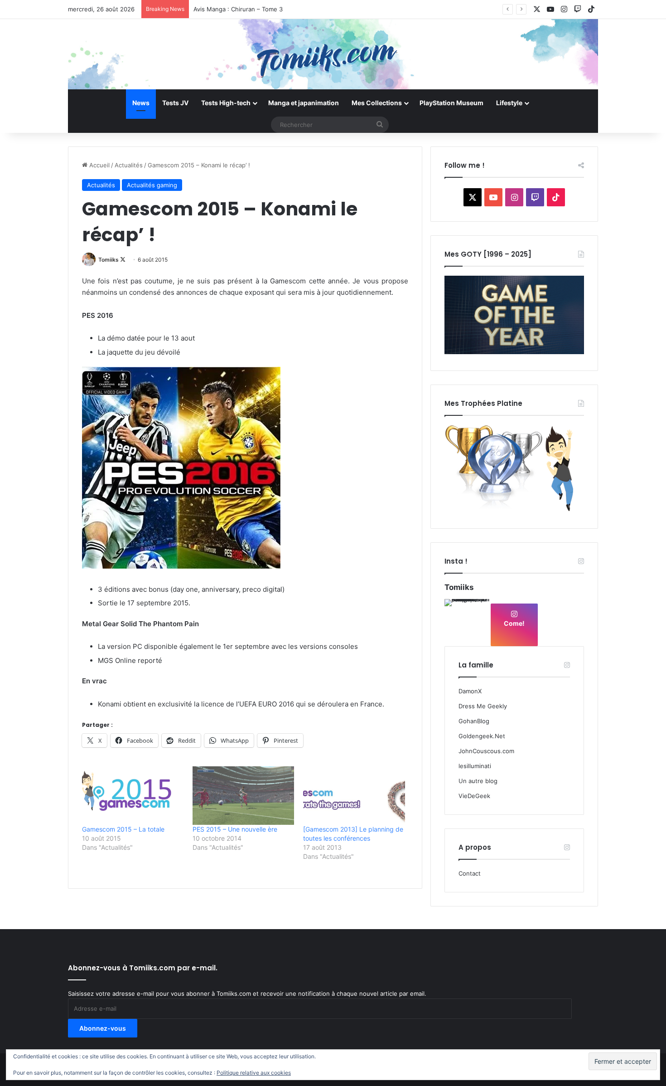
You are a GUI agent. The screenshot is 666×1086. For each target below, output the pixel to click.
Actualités (129, 165)
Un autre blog (477, 780)
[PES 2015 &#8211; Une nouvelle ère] (243, 795)
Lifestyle (509, 103)
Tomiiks (108, 259)
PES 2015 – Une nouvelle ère (235, 829)
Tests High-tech (226, 103)
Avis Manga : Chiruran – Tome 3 (238, 9)
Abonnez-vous (102, 1028)
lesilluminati (474, 765)
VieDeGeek (474, 795)
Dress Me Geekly (482, 706)
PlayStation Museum (451, 103)
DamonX (470, 691)
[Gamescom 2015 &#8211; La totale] (132, 795)
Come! (514, 623)
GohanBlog (473, 721)
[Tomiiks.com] (333, 54)
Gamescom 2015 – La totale (123, 829)
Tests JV (175, 103)
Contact (469, 873)
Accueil (98, 165)
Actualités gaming (152, 185)
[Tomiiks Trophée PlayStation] (514, 509)
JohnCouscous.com (486, 751)
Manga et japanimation (303, 103)
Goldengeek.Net (481, 736)
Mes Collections (377, 103)
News (141, 103)
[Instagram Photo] (467, 621)
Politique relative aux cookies (254, 1072)
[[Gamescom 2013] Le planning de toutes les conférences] (354, 795)
